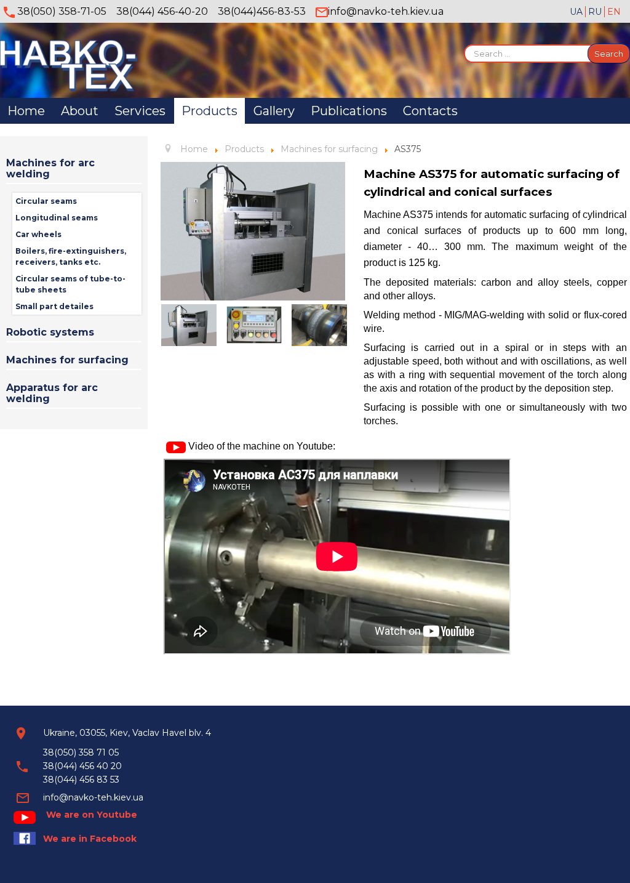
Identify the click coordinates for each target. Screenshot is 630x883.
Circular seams (46, 201)
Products (209, 110)
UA (577, 11)
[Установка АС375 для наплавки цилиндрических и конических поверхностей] (253, 230)
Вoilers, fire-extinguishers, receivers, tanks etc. (70, 256)
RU (596, 11)
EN (614, 11)
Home (26, 110)
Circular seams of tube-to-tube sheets (70, 284)
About (79, 110)
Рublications (349, 110)
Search (608, 53)
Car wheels (38, 234)
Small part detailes (54, 306)
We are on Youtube (91, 814)
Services (139, 110)
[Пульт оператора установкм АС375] (254, 324)
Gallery (274, 110)
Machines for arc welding (50, 168)
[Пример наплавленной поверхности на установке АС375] (319, 325)
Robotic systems (50, 332)
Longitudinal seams (56, 217)
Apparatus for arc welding (52, 393)
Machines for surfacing (67, 360)
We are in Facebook (90, 838)
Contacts (430, 110)
